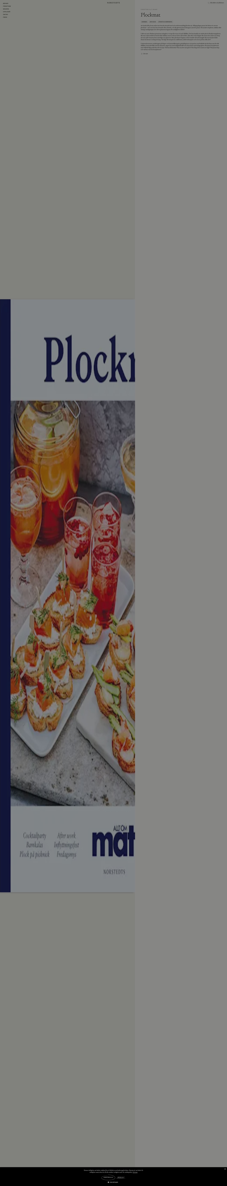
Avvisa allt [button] (121, 1177)
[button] (113, 1182)
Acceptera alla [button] (108, 1177)
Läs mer (135, 1172)
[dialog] (113, 593)
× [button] (225, 1169)
